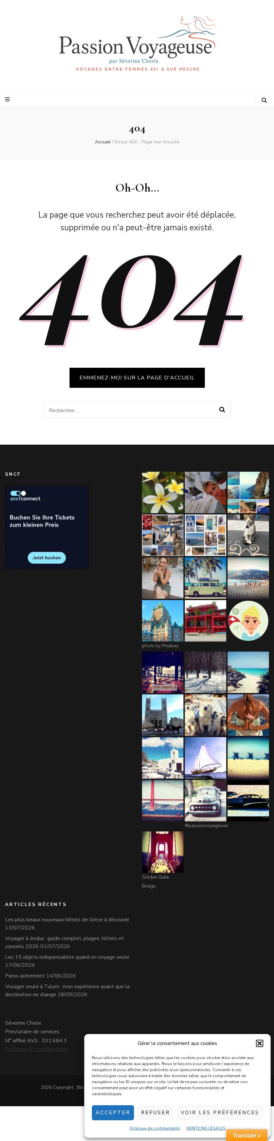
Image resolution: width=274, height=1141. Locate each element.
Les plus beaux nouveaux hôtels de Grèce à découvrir (67, 919)
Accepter (113, 1112)
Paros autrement (25, 976)
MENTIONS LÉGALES (205, 1128)
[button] (259, 1043)
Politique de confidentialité (155, 1128)
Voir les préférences (220, 1112)
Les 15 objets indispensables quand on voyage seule (67, 957)
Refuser (155, 1112)
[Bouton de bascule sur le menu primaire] (8, 99)
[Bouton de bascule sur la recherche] (264, 100)
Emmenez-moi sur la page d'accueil (137, 377)
